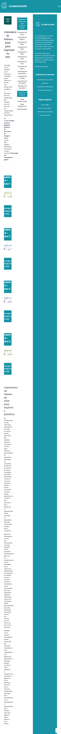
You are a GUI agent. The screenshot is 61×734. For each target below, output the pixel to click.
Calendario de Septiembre (22, 73)
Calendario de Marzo (22, 43)
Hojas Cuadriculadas (22, 100)
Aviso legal (45, 104)
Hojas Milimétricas (22, 105)
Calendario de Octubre (22, 77)
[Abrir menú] (59, 6)
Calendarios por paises (45, 79)
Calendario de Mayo (22, 53)
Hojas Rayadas (22, 109)
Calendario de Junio (22, 58)
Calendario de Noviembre (22, 82)
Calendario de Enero (22, 34)
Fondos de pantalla (45, 90)
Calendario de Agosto (22, 68)
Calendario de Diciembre (22, 87)
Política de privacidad (45, 111)
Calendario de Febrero (22, 38)
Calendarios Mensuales (45, 86)
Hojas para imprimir (22, 94)
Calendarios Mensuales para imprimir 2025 (22, 23)
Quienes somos (45, 115)
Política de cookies (45, 108)
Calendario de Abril (22, 48)
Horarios (45, 83)
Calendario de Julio (22, 63)
